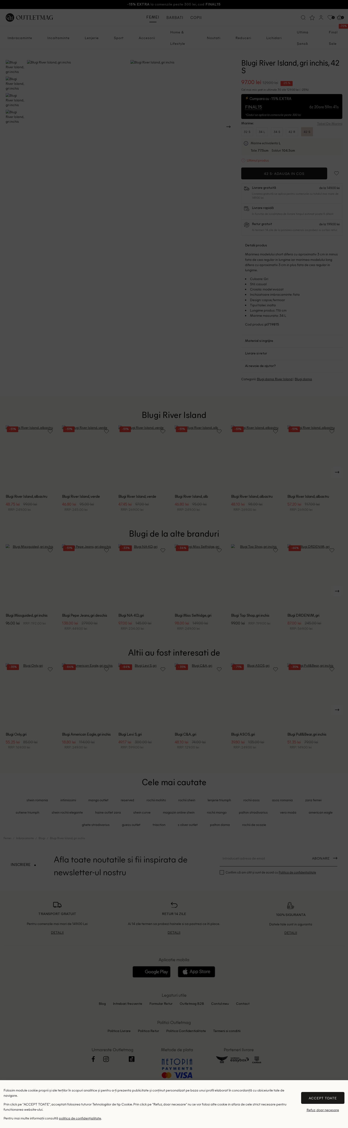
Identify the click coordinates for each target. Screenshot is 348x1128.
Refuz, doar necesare (323, 1110)
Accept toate (323, 1098)
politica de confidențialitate (80, 1118)
